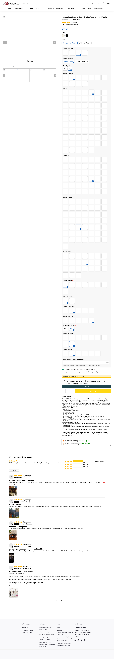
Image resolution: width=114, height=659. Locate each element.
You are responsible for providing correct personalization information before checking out (84, 382)
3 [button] (56, 600)
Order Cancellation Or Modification (46, 628)
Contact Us (60, 630)
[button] (66, 23)
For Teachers (99, 8)
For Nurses (86, 8)
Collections (73, 8)
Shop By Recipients (55, 8)
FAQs (58, 627)
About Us (25, 627)
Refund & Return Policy (46, 634)
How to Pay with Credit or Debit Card (65, 633)
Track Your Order (27, 632)
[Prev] (5, 42)
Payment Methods (45, 642)
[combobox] (56, 3)
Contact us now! (80, 627)
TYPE (63, 40)
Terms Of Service (44, 639)
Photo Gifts (20, 8)
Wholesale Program (28, 630)
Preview (86, 387)
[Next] (54, 42)
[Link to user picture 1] (13, 491)
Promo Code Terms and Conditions (47, 645)
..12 (13, 66)
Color (64, 32)
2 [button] (54, 600)
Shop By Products (37, 8)
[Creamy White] (63, 35)
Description (66, 397)
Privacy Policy (43, 637)
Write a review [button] (99, 461)
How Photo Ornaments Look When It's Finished (64, 644)
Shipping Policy (44, 632)
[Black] (66, 35)
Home (10, 8)
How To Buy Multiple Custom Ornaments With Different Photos (65, 639)
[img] (18, 476)
